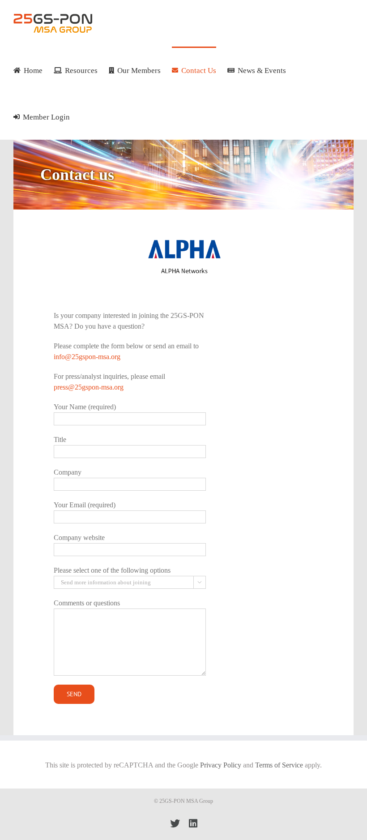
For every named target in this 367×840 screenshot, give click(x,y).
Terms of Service (279, 765)
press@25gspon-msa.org (89, 387)
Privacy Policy (220, 765)
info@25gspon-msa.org (87, 356)
